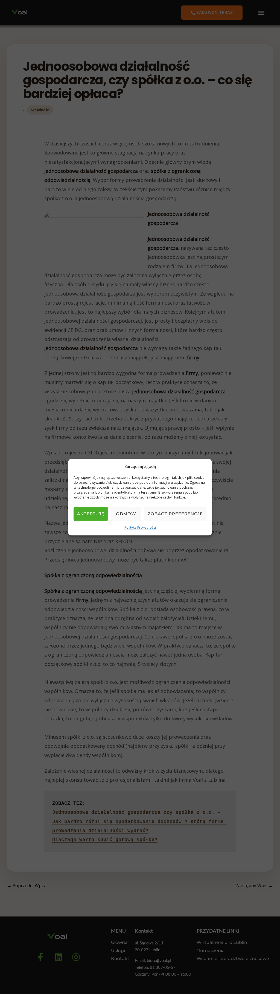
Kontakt (120, 958)
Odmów (126, 514)
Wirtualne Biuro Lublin (222, 942)
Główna (119, 942)
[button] (261, 12)
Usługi (118, 950)
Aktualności (40, 109)
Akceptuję (90, 514)
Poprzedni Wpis (26, 886)
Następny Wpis (254, 886)
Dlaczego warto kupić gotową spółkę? (105, 840)
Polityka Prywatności (140, 527)
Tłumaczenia (211, 950)
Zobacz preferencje (175, 514)
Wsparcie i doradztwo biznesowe (233, 958)
